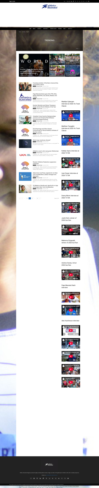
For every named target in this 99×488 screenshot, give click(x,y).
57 (32, 198)
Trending (60, 28)
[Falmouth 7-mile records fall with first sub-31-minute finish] (72, 59)
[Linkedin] (72, 1)
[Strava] (85, 1)
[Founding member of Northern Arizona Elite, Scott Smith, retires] (25, 86)
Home (30, 28)
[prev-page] (20, 198)
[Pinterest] (75, 1)
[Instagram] (70, 1)
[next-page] (40, 198)
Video (64, 28)
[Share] (81, 1)
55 (27, 198)
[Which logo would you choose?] (25, 143)
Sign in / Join (12, 1)
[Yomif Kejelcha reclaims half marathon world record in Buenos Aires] (57, 59)
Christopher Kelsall (23, 75)
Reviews (39, 28)
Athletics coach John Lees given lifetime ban (46, 151)
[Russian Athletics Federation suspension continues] (25, 165)
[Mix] (73, 1)
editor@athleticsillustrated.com (51, 475)
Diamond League (53, 28)
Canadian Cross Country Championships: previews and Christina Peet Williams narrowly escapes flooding (44, 118)
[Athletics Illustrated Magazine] (49, 6)
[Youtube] (89, 1)
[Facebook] (66, 1)
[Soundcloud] (83, 1)
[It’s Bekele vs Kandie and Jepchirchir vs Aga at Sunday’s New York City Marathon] (25, 189)
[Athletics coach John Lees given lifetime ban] (25, 154)
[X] (87, 1)
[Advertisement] (49, 19)
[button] (64, 1)
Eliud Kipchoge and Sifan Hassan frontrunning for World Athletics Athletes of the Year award (45, 130)
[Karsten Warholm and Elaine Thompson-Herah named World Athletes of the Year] (25, 109)
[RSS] (79, 1)
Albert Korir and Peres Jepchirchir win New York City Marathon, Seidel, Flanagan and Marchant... (45, 174)
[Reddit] (77, 1)
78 (37, 198)
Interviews (45, 28)
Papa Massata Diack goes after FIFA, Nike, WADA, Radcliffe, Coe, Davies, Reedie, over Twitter (45, 95)
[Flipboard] (68, 1)
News (34, 28)
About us (70, 28)
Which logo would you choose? (41, 140)
